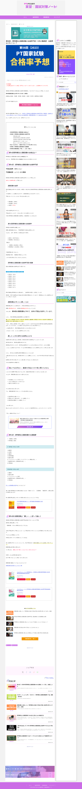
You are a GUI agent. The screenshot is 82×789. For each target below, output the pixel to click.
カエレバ (21, 503)
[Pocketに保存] (33, 672)
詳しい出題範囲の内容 (11, 485)
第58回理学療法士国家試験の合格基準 (21, 137)
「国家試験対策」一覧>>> (30, 638)
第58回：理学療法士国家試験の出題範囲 (19, 146)
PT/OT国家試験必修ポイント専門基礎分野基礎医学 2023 (30, 501)
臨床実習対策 (37, 785)
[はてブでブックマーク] (30, 672)
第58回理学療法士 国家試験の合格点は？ (19, 132)
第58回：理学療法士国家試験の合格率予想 (20, 134)
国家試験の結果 (16, 136)
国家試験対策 (15, 645)
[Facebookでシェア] (26, 672)
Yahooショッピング (21, 507)
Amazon (28, 507)
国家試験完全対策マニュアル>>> (13, 565)
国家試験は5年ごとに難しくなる (20, 141)
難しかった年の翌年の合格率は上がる (21, 142)
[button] (75, 82)
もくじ (28, 127)
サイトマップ (51, 785)
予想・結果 (9, 645)
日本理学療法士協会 (63, 89)
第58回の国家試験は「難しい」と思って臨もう (21, 148)
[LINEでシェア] (37, 672)
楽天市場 (33, 507)
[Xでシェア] (22, 672)
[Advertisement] (30, 657)
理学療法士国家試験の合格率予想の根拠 (22, 139)
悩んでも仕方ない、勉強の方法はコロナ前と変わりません (23, 144)
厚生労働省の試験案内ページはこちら (30, 104)
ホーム (30, 785)
